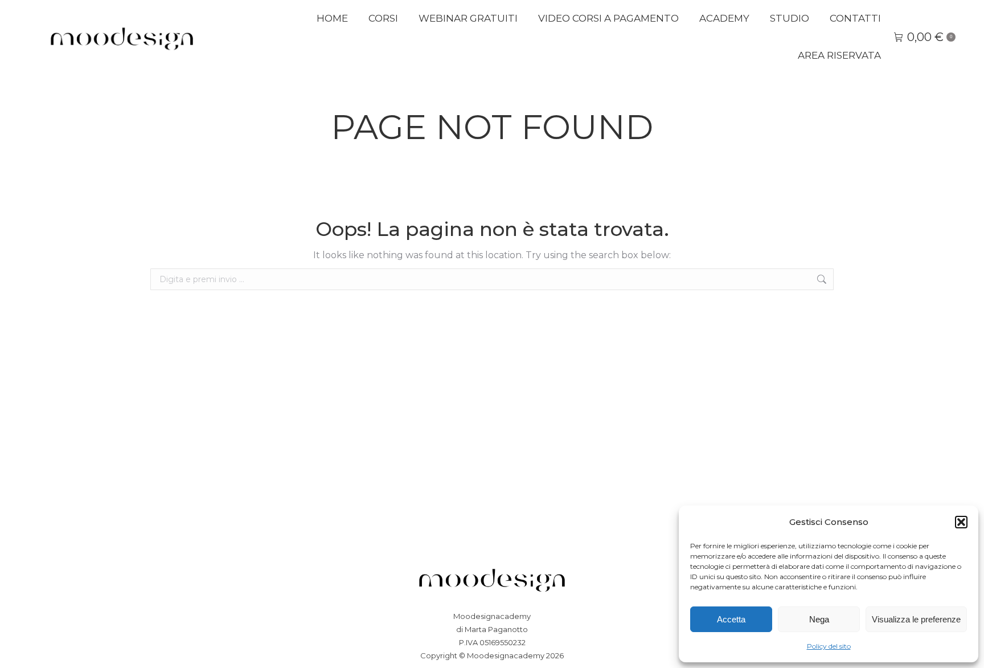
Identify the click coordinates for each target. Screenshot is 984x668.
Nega (819, 619)
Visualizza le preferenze (916, 619)
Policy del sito (829, 646)
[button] (961, 522)
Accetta (731, 619)
